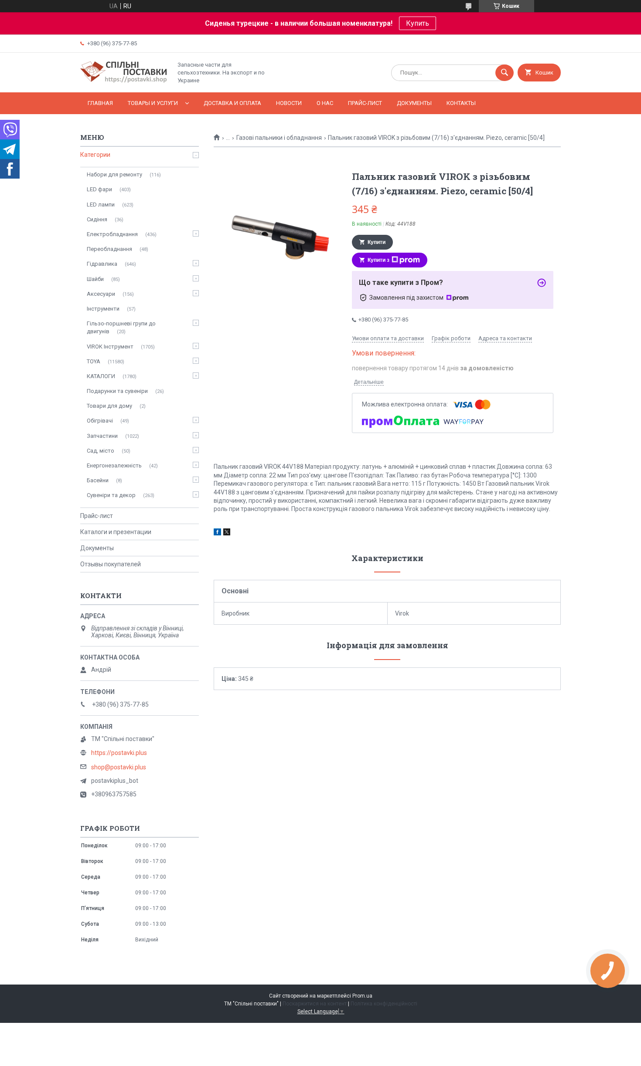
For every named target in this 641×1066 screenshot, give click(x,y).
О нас (325, 103)
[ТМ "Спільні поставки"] (123, 81)
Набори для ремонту (114, 174)
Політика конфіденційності (384, 1004)
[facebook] (217, 533)
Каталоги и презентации (115, 531)
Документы (414, 103)
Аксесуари (101, 294)
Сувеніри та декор (111, 495)
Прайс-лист (365, 103)
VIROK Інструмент (110, 346)
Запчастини (102, 436)
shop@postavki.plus (118, 767)
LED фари (99, 189)
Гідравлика (102, 264)
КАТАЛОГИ (101, 376)
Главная (100, 103)
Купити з (378, 260)
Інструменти (103, 308)
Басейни (98, 480)
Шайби (95, 279)
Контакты (461, 103)
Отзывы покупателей (110, 564)
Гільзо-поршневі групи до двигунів (121, 327)
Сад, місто (100, 450)
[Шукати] (504, 72)
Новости (289, 103)
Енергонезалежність (114, 465)
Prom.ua (362, 996)
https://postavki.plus (119, 752)
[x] (226, 533)
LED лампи (101, 204)
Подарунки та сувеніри (117, 391)
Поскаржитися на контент (315, 1004)
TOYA (93, 361)
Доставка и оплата (232, 103)
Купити (376, 242)
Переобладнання (109, 249)
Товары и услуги (153, 103)
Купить (417, 23)
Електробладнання (112, 234)
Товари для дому (109, 406)
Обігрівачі (100, 420)
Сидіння (97, 219)
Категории (95, 154)
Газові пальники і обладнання (279, 137)
